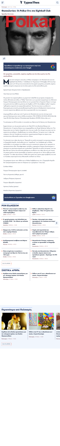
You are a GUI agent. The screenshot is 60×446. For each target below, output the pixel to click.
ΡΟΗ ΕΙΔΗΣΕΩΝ (10, 205)
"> (22, 67)
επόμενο (56, 223)
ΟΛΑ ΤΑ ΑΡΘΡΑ (6, 263)
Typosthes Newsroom (8, 14)
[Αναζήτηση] (57, 2)
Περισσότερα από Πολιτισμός (17, 309)
